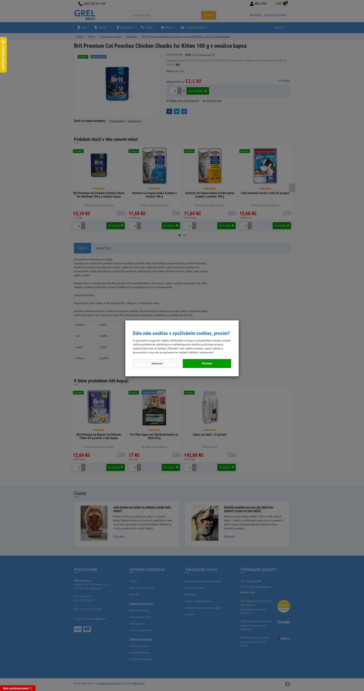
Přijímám (207, 363)
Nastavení (157, 363)
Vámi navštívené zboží (16, 688)
